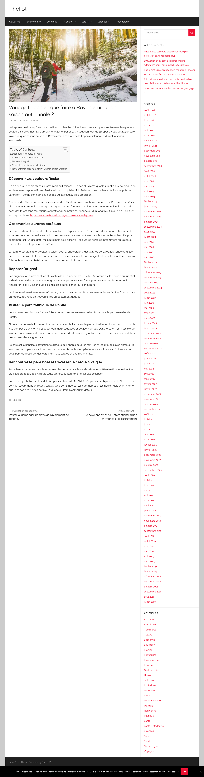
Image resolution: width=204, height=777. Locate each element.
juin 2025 (149, 181)
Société (68, 21)
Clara (36, 120)
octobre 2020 (151, 465)
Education (149, 644)
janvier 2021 (150, 449)
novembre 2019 (152, 520)
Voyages (17, 400)
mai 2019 (149, 551)
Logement (150, 690)
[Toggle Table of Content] (64, 149)
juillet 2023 (150, 297)
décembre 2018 (152, 576)
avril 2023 (149, 312)
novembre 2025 (152, 155)
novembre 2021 (152, 399)
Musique (148, 705)
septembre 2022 (153, 348)
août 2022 (149, 353)
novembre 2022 (152, 338)
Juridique (52, 21)
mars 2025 (149, 196)
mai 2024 (149, 247)
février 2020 (150, 505)
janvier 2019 (150, 571)
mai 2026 (149, 125)
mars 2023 (149, 318)
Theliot (18, 8)
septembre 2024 (153, 226)
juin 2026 (149, 120)
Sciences (102, 21)
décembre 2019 (152, 515)
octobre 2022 (151, 343)
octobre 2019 (151, 525)
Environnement (152, 660)
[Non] (200, 771)
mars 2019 (149, 561)
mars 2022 (149, 378)
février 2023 (150, 323)
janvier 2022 (150, 389)
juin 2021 (148, 424)
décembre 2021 (152, 394)
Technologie (123, 21)
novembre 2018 (152, 581)
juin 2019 (148, 546)
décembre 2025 (152, 150)
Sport (147, 741)
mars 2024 (149, 257)
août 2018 (149, 596)
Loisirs (85, 21)
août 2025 (149, 171)
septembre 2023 (153, 287)
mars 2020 (149, 500)
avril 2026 (149, 130)
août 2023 (149, 292)
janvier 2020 (150, 510)
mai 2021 (148, 429)
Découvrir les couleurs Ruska (27, 153)
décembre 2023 (152, 272)
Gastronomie (151, 670)
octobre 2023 (151, 282)
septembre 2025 (153, 166)
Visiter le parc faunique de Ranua (29, 165)
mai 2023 (149, 307)
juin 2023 (149, 302)
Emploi (148, 650)
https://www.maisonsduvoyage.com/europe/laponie (61, 215)
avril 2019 (149, 556)
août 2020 (149, 475)
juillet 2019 (150, 541)
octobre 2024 (151, 221)
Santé (147, 720)
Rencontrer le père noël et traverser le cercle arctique (39, 169)
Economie (32, 21)
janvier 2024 (150, 267)
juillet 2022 (150, 358)
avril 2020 (149, 495)
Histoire (148, 675)
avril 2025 (149, 191)
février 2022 (150, 384)
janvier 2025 (150, 206)
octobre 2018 (151, 586)
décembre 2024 (152, 211)
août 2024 (149, 231)
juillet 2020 (150, 480)
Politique (149, 715)
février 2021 (150, 444)
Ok (184, 771)
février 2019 (150, 566)
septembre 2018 (153, 591)
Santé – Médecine (154, 726)
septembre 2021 (152, 409)
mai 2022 (149, 368)
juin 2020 (149, 485)
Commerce (150, 629)
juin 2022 (149, 363)
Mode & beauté (152, 700)
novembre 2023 (152, 277)
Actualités (14, 21)
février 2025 (150, 201)
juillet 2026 (150, 115)
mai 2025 (149, 186)
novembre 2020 (152, 460)
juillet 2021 (150, 419)
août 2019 (149, 536)
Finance (148, 665)
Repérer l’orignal (20, 161)
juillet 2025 (150, 176)
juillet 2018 (150, 601)
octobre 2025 (151, 160)
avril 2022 (149, 373)
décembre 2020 (152, 454)
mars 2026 (149, 135)
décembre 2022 (152, 333)
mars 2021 (149, 439)
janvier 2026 (150, 145)
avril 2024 (149, 252)
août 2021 (149, 414)
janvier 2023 (150, 328)
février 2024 (150, 262)
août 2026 (149, 110)
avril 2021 (149, 434)
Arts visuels (150, 624)
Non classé (150, 710)
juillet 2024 (150, 236)
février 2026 (150, 140)
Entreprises (150, 655)
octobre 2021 (151, 404)
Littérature (150, 685)
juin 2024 (149, 242)
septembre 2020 (153, 470)
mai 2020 (149, 490)
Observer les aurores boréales (27, 157)
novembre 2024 (152, 216)
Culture (148, 634)
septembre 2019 (153, 530)
